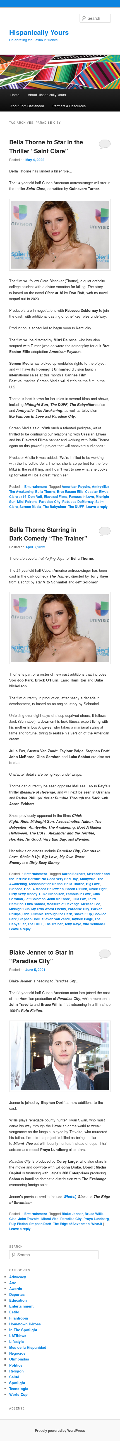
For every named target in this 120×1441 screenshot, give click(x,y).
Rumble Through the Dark (51, 913)
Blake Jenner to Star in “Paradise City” (41, 956)
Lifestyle (16, 1341)
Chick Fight (98, 888)
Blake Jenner (72, 1213)
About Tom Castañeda (27, 105)
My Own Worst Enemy (48, 908)
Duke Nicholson (51, 893)
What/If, (69, 1196)
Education (18, 1300)
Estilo (14, 1312)
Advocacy (17, 1276)
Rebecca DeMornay (78, 501)
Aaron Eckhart (73, 873)
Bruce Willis (94, 1213)
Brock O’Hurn (76, 888)
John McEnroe (58, 898)
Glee (12, 1218)
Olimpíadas (19, 1359)
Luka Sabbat (35, 903)
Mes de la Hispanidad (27, 1347)
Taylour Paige (82, 918)
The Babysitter (54, 506)
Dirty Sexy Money (23, 893)
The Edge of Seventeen (71, 1223)
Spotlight (17, 1382)
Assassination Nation (45, 883)
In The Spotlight (23, 1329)
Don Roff (35, 496)
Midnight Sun (19, 908)
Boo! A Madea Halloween (44, 888)
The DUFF (76, 506)
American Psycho (76, 486)
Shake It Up (83, 913)
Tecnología (18, 1388)
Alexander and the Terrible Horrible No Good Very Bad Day (59, 876)
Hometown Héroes (25, 1323)
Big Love (93, 883)
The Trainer (54, 923)
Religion (16, 1371)
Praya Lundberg (96, 1218)
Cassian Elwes (97, 491)
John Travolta (29, 1218)
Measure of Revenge (63, 903)
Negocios (17, 1353)
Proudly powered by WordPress (60, 1430)
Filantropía (18, 1318)
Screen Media (30, 506)
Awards (15, 1288)
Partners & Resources (69, 105)
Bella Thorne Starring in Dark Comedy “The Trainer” (48, 533)
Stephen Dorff (29, 918)
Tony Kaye (72, 923)
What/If (96, 1223)
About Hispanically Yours (47, 94)
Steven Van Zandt (56, 918)
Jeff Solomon (35, 898)
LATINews (17, 1335)
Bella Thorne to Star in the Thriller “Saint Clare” (46, 146)
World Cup (18, 1394)
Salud (14, 1376)
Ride (26, 913)
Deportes (17, 1294)
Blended (15, 888)
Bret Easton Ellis (70, 491)
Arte (12, 1282)
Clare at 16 (18, 496)
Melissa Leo (90, 903)
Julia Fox (79, 898)
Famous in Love (81, 496)
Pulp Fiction (18, 1223)
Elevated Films (55, 496)
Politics (15, 1365)
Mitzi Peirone (27, 501)
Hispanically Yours (39, 32)
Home (15, 94)
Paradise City (50, 501)
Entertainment (35, 486)
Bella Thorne (45, 491)
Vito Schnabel (94, 923)
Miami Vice (50, 1218)
